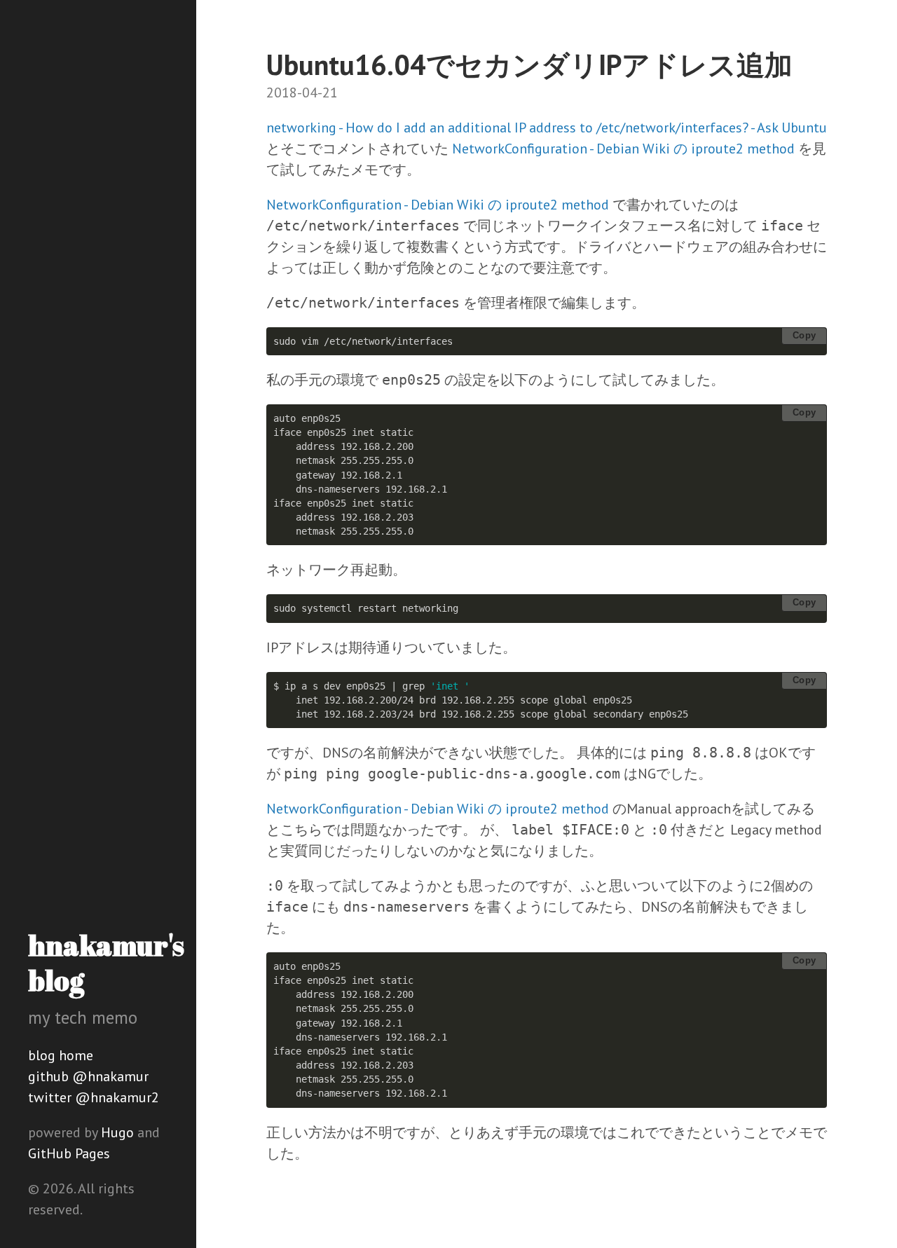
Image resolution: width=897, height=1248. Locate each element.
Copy (804, 335)
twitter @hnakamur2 (93, 1097)
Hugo (117, 1132)
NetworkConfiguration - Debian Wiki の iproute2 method (623, 148)
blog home (60, 1055)
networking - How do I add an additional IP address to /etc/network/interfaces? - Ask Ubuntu (546, 127)
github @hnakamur (88, 1076)
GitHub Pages (69, 1153)
